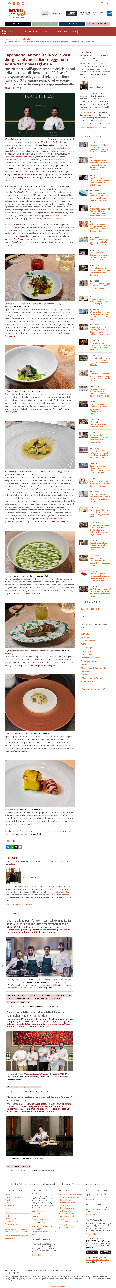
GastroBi (8, 171)
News (7, 1211)
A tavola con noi (66, 1227)
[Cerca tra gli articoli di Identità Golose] (102, 3)
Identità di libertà (66, 1216)
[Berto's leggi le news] (71, 13)
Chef (11, 32)
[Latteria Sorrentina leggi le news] (98, 13)
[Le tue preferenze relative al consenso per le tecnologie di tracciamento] (2, 966)
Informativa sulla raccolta (58, 1286)
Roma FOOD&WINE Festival (71, 1197)
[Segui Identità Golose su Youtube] (23, 3)
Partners (8, 1208)
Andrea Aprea (56, 218)
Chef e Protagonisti (13, 1197)
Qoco (61, 1219)
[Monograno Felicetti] (85, 13)
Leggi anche (12, 914)
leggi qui (58, 145)
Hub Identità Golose (44, 24)
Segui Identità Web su (90, 602)
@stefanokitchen (62, 892)
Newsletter (69, 32)
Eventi (57, 32)
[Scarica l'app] (92, 1252)
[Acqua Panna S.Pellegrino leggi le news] (31, 13)
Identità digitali (72, 24)
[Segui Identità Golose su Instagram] (14, 3)
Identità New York (67, 1203)
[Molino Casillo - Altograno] (45, 13)
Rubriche (33, 32)
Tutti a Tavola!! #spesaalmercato (66, 1212)
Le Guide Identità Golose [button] (98, 24)
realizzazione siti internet (97, 1260)
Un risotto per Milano (68, 1222)
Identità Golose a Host (68, 1208)
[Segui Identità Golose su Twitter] (18, 3)
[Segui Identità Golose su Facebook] (9, 3)
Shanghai (63, 1224)
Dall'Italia (26, 39)
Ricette (21, 32)
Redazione (9, 1205)
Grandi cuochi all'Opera (69, 1205)
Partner (45, 32)
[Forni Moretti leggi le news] (58, 13)
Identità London (66, 1200)
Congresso (17, 24)
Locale (43, 139)
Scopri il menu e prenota (42, 1255)
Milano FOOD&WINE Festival (71, 1194)
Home (7, 39)
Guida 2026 (91, 1199)
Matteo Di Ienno (53, 831)
